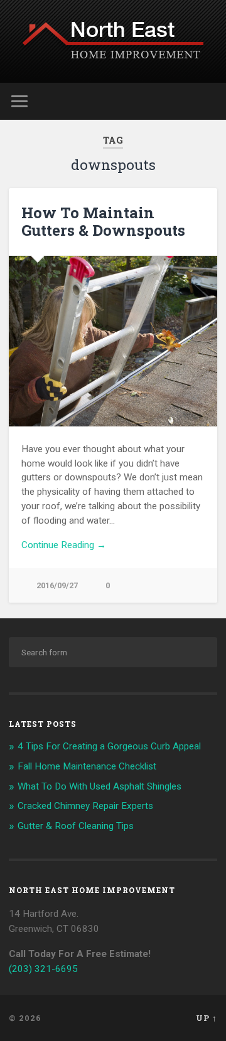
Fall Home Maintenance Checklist (87, 766)
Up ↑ (206, 1018)
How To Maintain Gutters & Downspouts (103, 222)
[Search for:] (113, 652)
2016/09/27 (57, 585)
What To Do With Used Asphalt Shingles (99, 786)
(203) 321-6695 (43, 969)
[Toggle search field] (207, 101)
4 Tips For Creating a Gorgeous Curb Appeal (109, 746)
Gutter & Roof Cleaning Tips (76, 826)
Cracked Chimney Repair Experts (85, 805)
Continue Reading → (63, 545)
